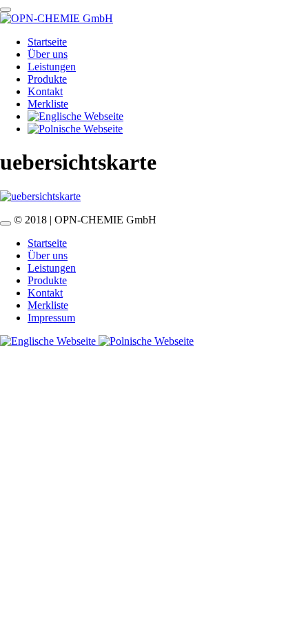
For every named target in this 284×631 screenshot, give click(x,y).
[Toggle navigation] (5, 10)
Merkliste (48, 104)
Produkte (47, 79)
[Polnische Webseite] (146, 341)
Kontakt (45, 91)
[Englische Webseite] (49, 341)
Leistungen (52, 66)
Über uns (48, 54)
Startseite (47, 42)
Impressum (51, 317)
